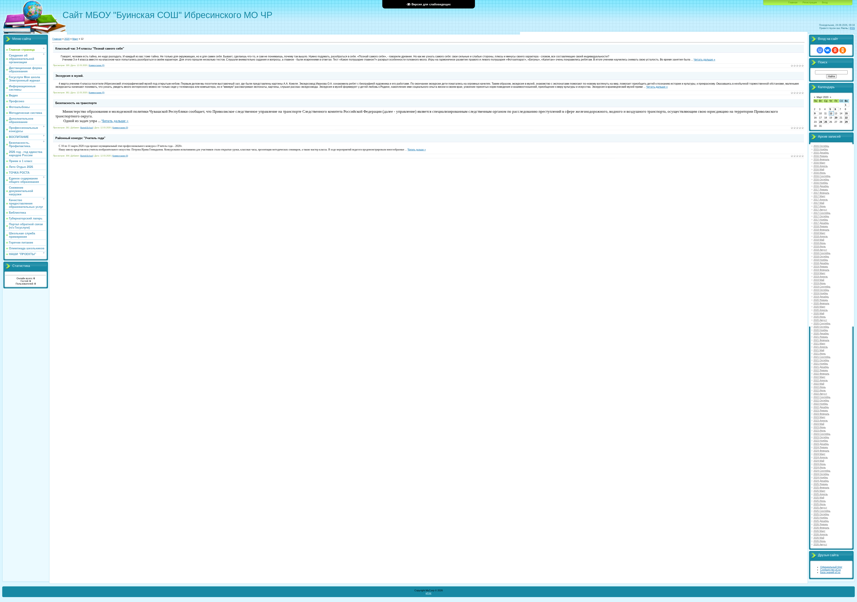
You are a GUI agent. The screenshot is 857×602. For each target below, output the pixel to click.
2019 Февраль (821, 270)
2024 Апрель (820, 457)
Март (75, 38)
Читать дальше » (704, 59)
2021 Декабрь (821, 367)
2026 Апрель (820, 534)
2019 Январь (820, 266)
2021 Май (818, 350)
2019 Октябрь (821, 290)
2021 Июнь (819, 353)
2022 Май (818, 383)
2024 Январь (820, 447)
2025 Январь (820, 484)
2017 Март (819, 196)
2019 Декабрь (821, 296)
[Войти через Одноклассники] (842, 50)
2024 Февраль (821, 450)
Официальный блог (831, 567)
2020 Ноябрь (820, 330)
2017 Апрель (820, 199)
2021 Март (819, 343)
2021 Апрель (820, 347)
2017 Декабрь (821, 223)
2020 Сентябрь (821, 323)
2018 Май (818, 239)
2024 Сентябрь (821, 470)
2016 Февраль (821, 159)
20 (836, 117)
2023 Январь (820, 410)
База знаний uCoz (830, 572)
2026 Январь (820, 524)
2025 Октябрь (821, 514)
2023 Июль (819, 430)
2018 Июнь (819, 243)
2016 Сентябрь (821, 176)
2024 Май (818, 460)
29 (846, 122)
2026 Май (818, 537)
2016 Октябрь (821, 179)
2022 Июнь (819, 387)
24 (820, 122)
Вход (825, 2)
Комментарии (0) (96, 65)
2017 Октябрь (821, 216)
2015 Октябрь (821, 146)
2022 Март (819, 377)
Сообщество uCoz (830, 569)
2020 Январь (820, 300)
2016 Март (819, 162)
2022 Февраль (821, 373)
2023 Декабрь (821, 444)
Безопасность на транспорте (76, 103)
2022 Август (820, 393)
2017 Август (820, 209)
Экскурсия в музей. (69, 75)
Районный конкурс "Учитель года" (80, 138)
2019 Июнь (819, 283)
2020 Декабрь (821, 333)
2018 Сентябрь (821, 253)
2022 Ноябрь (820, 403)
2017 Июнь (819, 206)
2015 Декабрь (821, 152)
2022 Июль (819, 390)
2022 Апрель (820, 380)
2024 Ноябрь (820, 477)
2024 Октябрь (821, 474)
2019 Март (819, 273)
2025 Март (819, 491)
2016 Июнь (819, 172)
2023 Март (819, 417)
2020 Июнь (819, 316)
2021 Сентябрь (821, 357)
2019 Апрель (820, 276)
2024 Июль (819, 467)
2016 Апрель (820, 166)
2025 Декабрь (821, 521)
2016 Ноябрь (820, 182)
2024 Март (819, 454)
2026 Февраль (821, 527)
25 (825, 122)
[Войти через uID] (820, 50)
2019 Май (818, 280)
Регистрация (810, 2)
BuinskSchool (86, 128)
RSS (852, 28)
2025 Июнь (819, 501)
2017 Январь (820, 189)
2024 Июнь (819, 464)
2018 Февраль (821, 229)
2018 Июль (819, 246)
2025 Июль (819, 504)
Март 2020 (822, 97)
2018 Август (820, 249)
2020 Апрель (820, 310)
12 (831, 113)
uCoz (428, 593)
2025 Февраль (821, 487)
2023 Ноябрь (820, 440)
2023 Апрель (820, 420)
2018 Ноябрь (820, 259)
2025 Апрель (820, 494)
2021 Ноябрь (820, 363)
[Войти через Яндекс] (835, 50)
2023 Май (818, 424)
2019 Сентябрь (821, 286)
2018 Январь (820, 226)
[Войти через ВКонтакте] (827, 50)
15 (846, 113)
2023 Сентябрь (821, 434)
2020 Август (820, 320)
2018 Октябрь (821, 256)
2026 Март (819, 531)
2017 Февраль (821, 193)
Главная (792, 2)
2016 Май (818, 169)
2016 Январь (820, 156)
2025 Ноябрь (820, 517)
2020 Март (819, 306)
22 (846, 117)
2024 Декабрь (821, 480)
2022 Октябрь (821, 400)
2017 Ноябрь (820, 219)
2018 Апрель (820, 236)
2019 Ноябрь (820, 293)
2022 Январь (820, 370)
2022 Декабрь (821, 407)
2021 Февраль (821, 340)
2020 (67, 38)
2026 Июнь (819, 541)
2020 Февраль (821, 303)
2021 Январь (820, 336)
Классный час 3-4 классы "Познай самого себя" (89, 48)
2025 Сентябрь (821, 511)
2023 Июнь (819, 427)
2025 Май (818, 497)
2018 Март (819, 233)
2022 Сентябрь (821, 397)
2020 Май (818, 313)
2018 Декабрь (821, 263)
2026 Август (820, 544)
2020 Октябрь (821, 326)
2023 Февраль (821, 413)
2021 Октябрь (821, 360)
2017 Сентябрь (821, 213)
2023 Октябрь (821, 437)
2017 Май (818, 203)
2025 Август (820, 507)
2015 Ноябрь (820, 149)
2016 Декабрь (821, 186)
